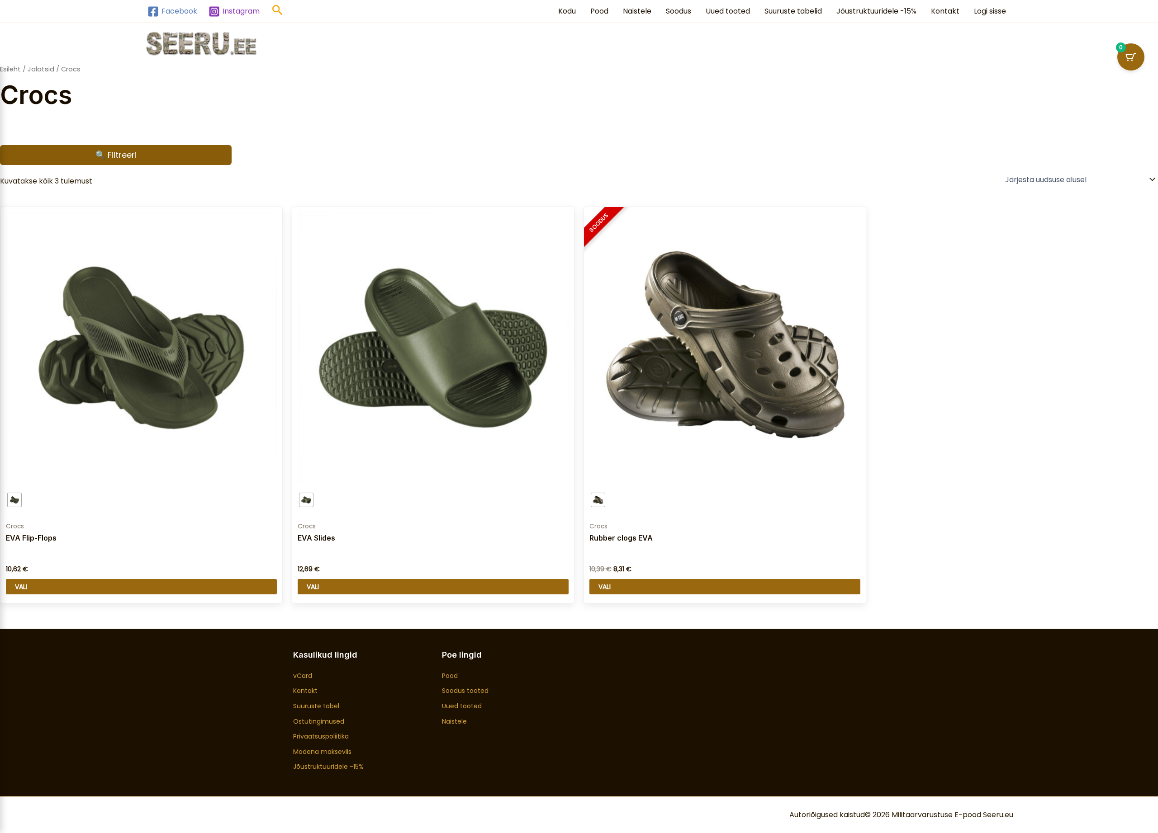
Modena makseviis (322, 751)
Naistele (637, 11)
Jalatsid (41, 69)
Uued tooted (728, 11)
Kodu (567, 11)
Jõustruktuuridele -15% (876, 11)
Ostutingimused (318, 721)
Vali (21, 586)
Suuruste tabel (316, 706)
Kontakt (945, 11)
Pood (599, 11)
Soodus (678, 11)
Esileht (10, 69)
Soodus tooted (465, 690)
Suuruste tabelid (793, 11)
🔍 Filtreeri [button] (116, 154)
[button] (277, 11)
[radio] (14, 500)
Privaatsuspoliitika (321, 736)
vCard (302, 675)
